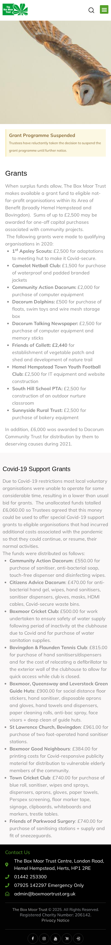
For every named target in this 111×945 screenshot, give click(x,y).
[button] (104, 9)
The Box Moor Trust (29, 909)
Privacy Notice (55, 920)
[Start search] (91, 10)
